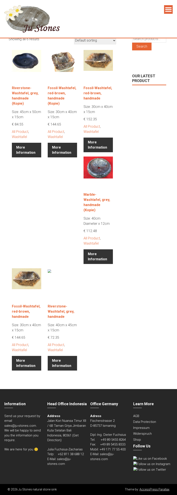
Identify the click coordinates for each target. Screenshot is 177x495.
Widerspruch (142, 434)
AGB (136, 416)
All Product (20, 132)
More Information (25, 150)
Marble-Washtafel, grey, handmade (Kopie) (97, 202)
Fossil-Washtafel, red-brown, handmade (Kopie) (62, 96)
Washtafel (19, 137)
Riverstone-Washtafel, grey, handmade (61, 311)
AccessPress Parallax (154, 489)
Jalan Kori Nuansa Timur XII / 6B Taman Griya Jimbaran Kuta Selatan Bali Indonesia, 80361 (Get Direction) (66, 430)
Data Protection (144, 422)
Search (141, 46)
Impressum (141, 428)
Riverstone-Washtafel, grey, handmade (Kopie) (25, 96)
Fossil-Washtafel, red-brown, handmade (98, 93)
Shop (137, 440)
